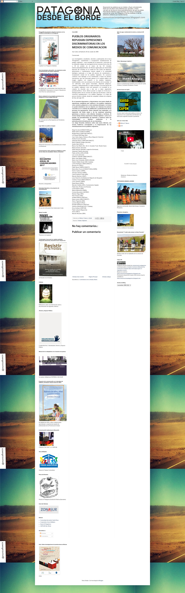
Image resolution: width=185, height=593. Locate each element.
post (121, 125)
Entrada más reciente (78, 277)
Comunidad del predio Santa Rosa (49, 520)
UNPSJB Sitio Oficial (45, 526)
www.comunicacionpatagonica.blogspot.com (128, 273)
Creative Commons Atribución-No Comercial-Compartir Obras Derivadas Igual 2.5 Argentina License (131, 268)
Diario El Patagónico (45, 524)
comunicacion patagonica (139, 265)
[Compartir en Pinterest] (103, 218)
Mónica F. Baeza (124, 123)
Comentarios (44, 536)
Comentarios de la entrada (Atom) (88, 279)
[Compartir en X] (99, 218)
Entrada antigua (106, 277)
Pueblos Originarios (82, 220)
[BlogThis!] (98, 218)
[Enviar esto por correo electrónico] (96, 218)
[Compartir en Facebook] (101, 218)
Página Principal (93, 277)
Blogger (101, 580)
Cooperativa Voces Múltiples (47, 522)
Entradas (43, 533)
